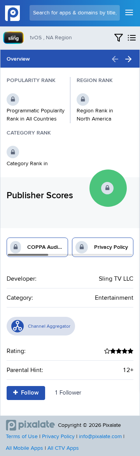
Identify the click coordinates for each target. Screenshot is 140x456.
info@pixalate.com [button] (100, 436)
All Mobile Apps (24, 448)
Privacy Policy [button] (58, 436)
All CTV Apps (63, 448)
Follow (28, 393)
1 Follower (67, 393)
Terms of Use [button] (22, 436)
